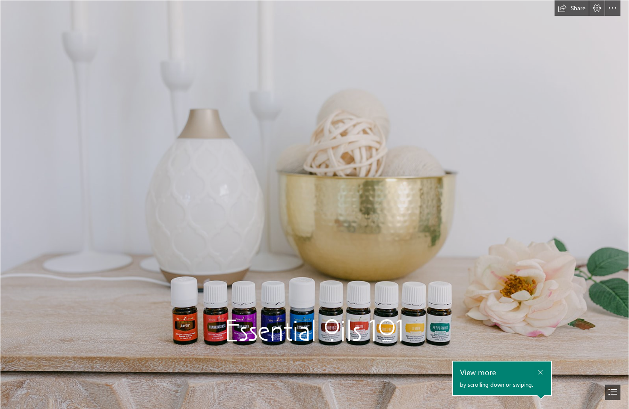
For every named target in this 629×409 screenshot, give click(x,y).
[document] (314, 204)
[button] (572, 8)
